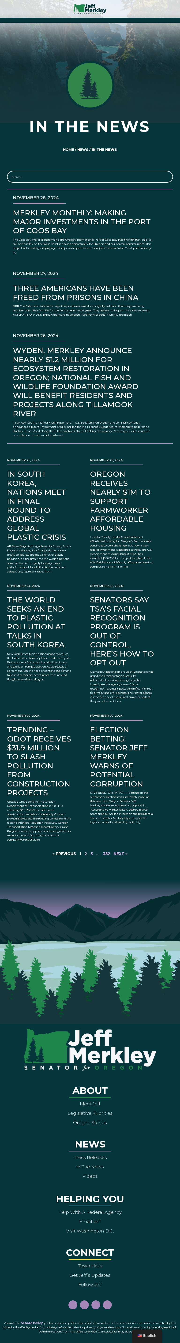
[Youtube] (95, 1304)
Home (68, 150)
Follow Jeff (90, 1284)
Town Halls (90, 1265)
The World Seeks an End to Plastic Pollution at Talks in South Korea (36, 622)
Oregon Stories (90, 1122)
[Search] (166, 176)
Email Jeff (90, 1221)
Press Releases (90, 1157)
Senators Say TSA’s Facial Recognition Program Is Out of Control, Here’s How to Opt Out (122, 631)
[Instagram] (84, 1304)
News (82, 150)
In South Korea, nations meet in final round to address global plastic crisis (36, 505)
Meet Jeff (90, 1103)
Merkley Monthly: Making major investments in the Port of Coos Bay (82, 221)
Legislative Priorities (90, 1113)
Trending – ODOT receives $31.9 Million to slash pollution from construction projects (39, 761)
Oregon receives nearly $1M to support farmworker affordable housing (120, 500)
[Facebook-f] (72, 1304)
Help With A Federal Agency (90, 1212)
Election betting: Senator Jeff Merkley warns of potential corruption (119, 756)
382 (106, 854)
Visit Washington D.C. (90, 1231)
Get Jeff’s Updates (90, 1275)
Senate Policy (32, 1323)
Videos (90, 1176)
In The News (90, 1166)
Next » (121, 854)
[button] (90, 19)
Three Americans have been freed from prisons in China (75, 293)
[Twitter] (107, 1304)
